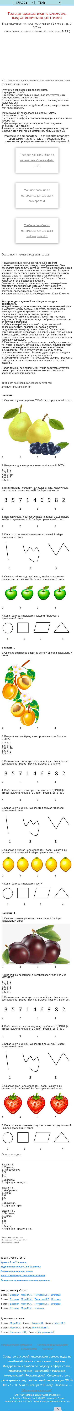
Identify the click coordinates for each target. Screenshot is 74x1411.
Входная (14, 1295)
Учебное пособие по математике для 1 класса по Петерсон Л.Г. (37, 231)
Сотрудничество (29, 1349)
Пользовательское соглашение (16, 1345)
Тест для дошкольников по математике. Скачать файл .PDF (37, 160)
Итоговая (56, 1295)
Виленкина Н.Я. (40, 1327)
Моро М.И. (27, 1295)
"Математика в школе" (37, 1390)
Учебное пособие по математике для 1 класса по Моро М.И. (37, 195)
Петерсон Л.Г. (42, 1295)
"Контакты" (47, 1349)
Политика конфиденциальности (52, 1345)
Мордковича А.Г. (46, 1332)
